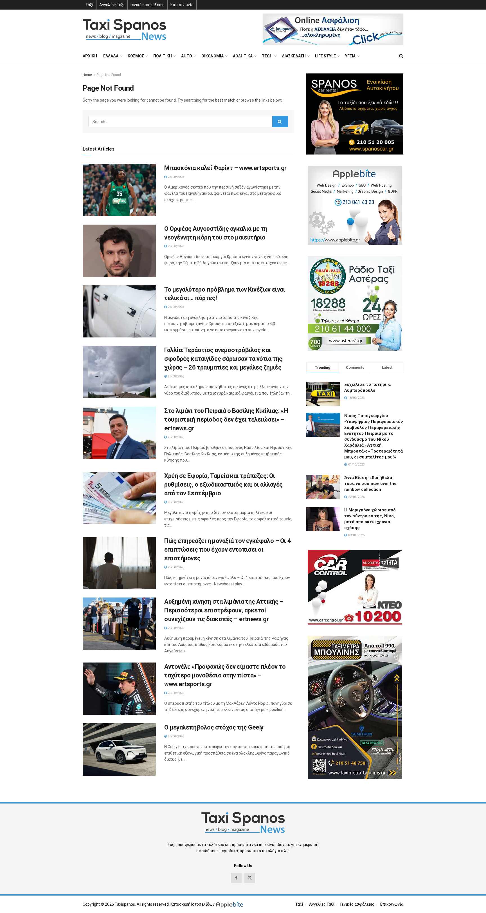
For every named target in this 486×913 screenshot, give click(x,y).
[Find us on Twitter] (249, 878)
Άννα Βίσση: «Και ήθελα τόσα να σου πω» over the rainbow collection (370, 483)
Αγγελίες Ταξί (112, 5)
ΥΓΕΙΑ (350, 56)
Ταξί (89, 5)
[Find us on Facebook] (236, 878)
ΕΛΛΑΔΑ (110, 56)
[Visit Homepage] (124, 29)
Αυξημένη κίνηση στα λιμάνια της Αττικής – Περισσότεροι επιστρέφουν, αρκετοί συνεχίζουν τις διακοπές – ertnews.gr (224, 610)
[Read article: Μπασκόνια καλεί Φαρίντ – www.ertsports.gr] (119, 190)
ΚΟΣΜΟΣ (136, 56)
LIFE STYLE (325, 56)
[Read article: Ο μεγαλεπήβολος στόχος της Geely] (119, 749)
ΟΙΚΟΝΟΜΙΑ (212, 56)
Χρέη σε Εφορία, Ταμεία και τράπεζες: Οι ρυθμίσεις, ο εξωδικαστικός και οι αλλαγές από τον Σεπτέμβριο (223, 484)
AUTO (186, 56)
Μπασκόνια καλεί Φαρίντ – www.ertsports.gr (225, 167)
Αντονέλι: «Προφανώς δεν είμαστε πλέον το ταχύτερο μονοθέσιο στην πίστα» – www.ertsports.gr (224, 675)
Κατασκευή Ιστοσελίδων (192, 904)
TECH (267, 56)
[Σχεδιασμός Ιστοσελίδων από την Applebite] (230, 904)
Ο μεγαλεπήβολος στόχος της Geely (214, 727)
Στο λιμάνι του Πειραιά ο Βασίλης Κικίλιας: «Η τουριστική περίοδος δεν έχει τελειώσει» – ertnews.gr (226, 419)
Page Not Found (108, 75)
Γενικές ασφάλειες (147, 5)
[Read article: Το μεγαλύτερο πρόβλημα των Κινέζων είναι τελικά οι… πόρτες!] (119, 311)
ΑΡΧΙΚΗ (90, 56)
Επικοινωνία (182, 5)
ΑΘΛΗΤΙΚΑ (243, 56)
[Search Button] (401, 56)
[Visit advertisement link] (333, 29)
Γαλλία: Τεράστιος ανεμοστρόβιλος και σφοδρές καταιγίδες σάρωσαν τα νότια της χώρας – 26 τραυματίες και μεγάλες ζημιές (223, 358)
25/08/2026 (175, 177)
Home (87, 75)
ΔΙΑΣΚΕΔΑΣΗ (294, 56)
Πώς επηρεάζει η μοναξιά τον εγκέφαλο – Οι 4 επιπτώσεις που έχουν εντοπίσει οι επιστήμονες (227, 549)
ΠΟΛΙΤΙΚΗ (162, 56)
